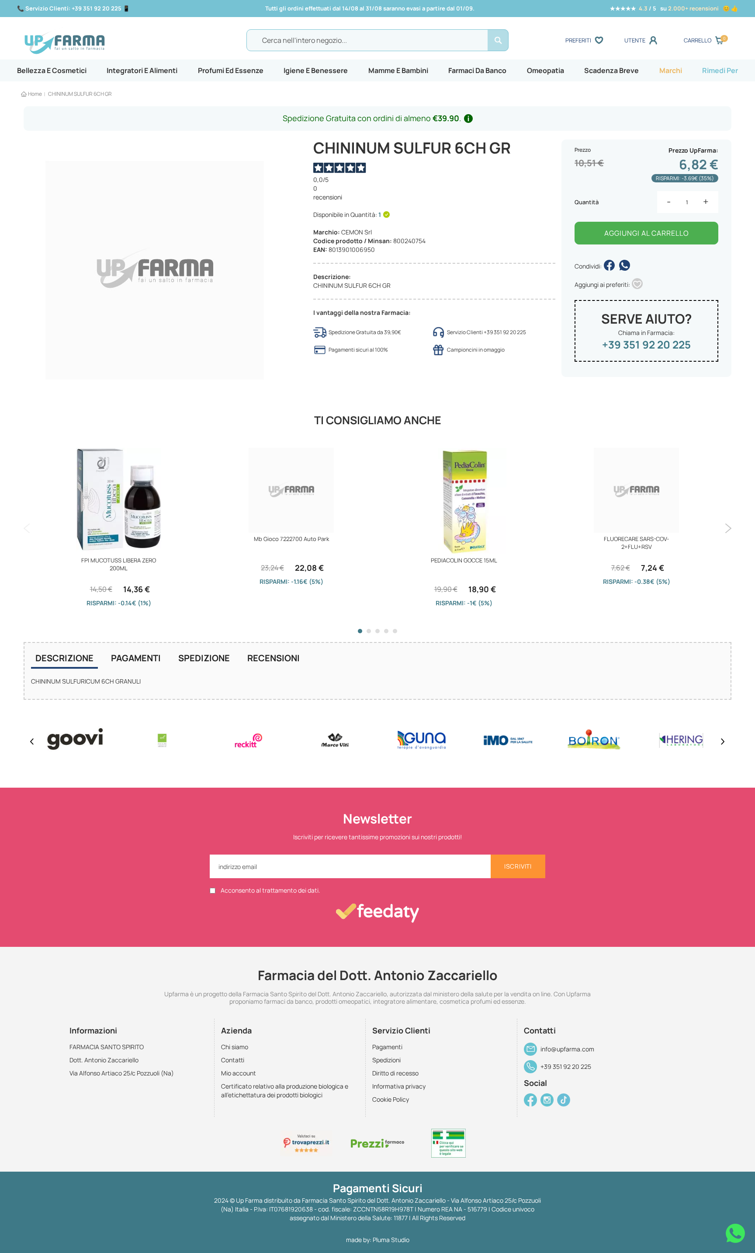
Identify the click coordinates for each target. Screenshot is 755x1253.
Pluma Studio (391, 1240)
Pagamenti (136, 658)
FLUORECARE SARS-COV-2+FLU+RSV (636, 543)
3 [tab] (377, 631)
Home (35, 94)
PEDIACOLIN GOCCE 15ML (464, 560)
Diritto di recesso (395, 1073)
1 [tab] (360, 631)
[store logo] (110, 41)
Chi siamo (234, 1047)
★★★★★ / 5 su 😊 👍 (674, 8)
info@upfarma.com (567, 1049)
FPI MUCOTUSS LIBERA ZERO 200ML (118, 564)
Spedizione (204, 658)
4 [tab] (386, 631)
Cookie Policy (390, 1099)
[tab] (64, 659)
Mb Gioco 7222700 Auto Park (291, 539)
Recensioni (273, 658)
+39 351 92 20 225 (646, 344)
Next (728, 528)
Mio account (238, 1073)
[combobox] (377, 40)
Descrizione (64, 658)
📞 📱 (73, 8)
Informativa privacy (399, 1086)
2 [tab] (369, 631)
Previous (27, 528)
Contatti (232, 1060)
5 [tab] (395, 631)
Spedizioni (386, 1060)
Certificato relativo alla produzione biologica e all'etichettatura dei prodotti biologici (284, 1090)
